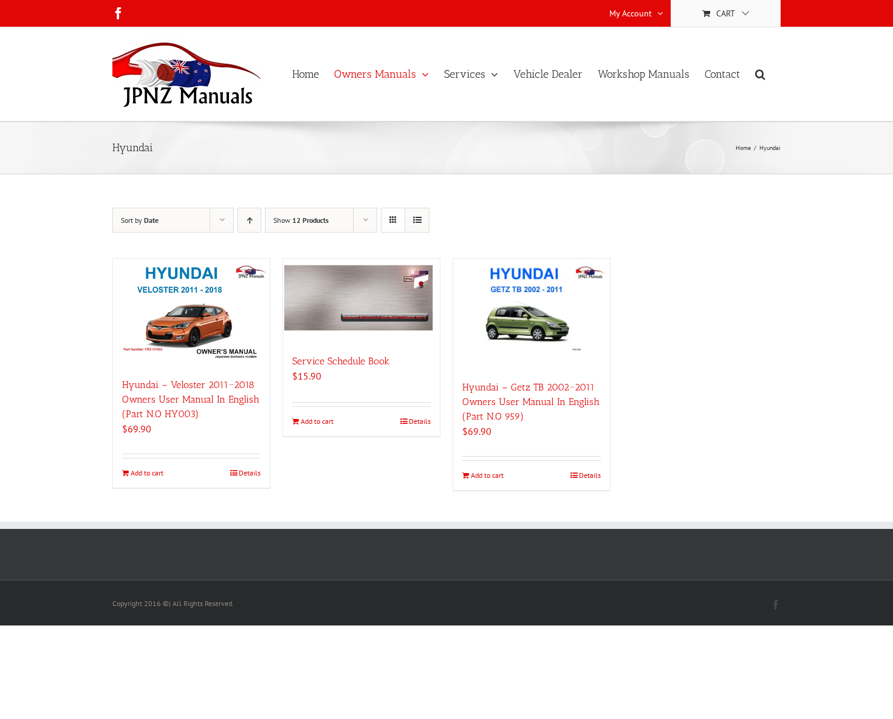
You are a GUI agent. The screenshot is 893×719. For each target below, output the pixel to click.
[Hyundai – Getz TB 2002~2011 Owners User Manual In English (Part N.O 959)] (531, 313)
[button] (760, 74)
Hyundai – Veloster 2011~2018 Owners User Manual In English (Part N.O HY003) (190, 399)
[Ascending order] (249, 220)
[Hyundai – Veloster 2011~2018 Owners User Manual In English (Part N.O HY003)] (191, 312)
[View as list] (417, 220)
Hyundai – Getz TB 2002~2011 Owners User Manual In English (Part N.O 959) (531, 401)
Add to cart (147, 472)
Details (250, 472)
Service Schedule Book (340, 361)
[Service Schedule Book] (361, 300)
